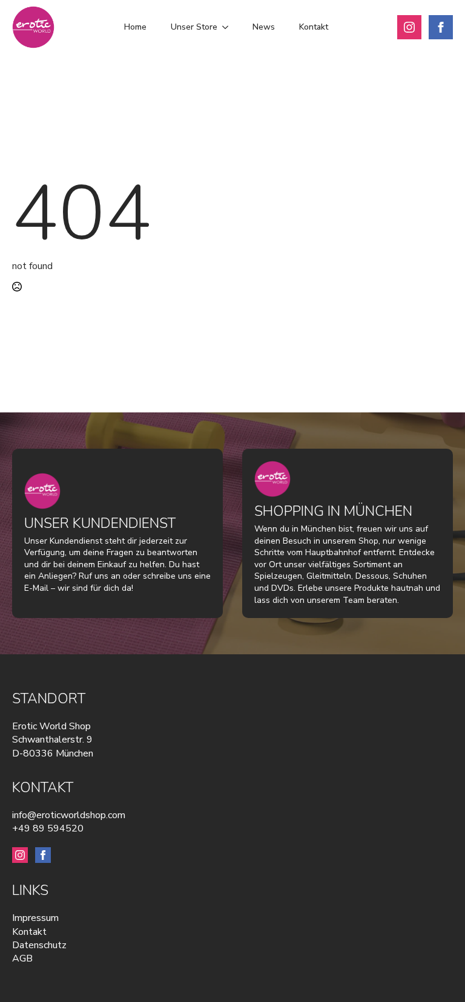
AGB (22, 958)
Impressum (35, 918)
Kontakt (313, 27)
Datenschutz (39, 945)
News (263, 27)
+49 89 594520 (48, 828)
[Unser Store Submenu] (228, 27)
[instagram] (409, 27)
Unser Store (194, 27)
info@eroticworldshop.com (68, 815)
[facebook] (441, 27)
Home (135, 27)
